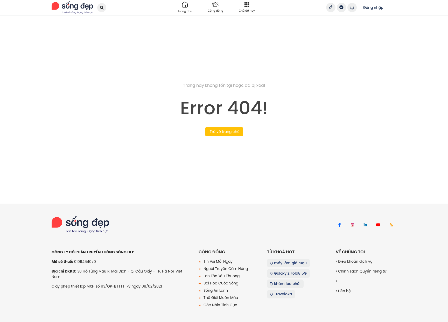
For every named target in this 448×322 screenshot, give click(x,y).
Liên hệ (344, 291)
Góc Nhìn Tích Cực (219, 304)
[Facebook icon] (339, 225)
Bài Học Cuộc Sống (220, 283)
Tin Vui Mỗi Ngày (217, 261)
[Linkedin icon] (365, 225)
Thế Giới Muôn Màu (220, 297)
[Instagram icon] (352, 225)
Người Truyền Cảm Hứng (225, 268)
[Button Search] (101, 7)
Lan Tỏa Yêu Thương (221, 275)
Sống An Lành (215, 290)
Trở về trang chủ (224, 131)
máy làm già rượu (290, 263)
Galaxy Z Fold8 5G (290, 273)
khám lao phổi (286, 283)
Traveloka (282, 294)
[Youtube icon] (378, 225)
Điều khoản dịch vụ (355, 261)
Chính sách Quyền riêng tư (361, 271)
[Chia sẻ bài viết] (330, 7)
